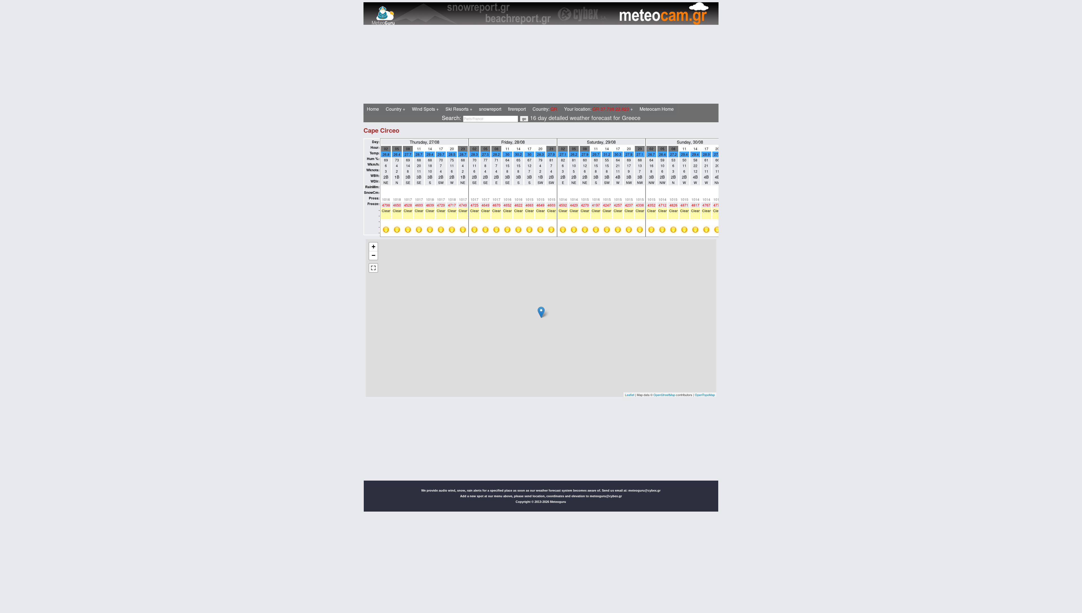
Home (373, 109)
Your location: (596, 109)
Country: (545, 109)
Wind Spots (423, 109)
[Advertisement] (171, 64)
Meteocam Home (657, 109)
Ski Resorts (457, 109)
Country (394, 109)
